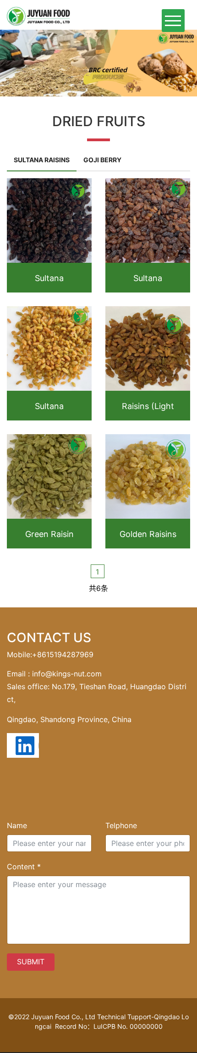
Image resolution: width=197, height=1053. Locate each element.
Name (17, 825)
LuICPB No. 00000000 (128, 1026)
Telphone (121, 825)
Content (24, 866)
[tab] (42, 160)
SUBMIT (30, 961)
